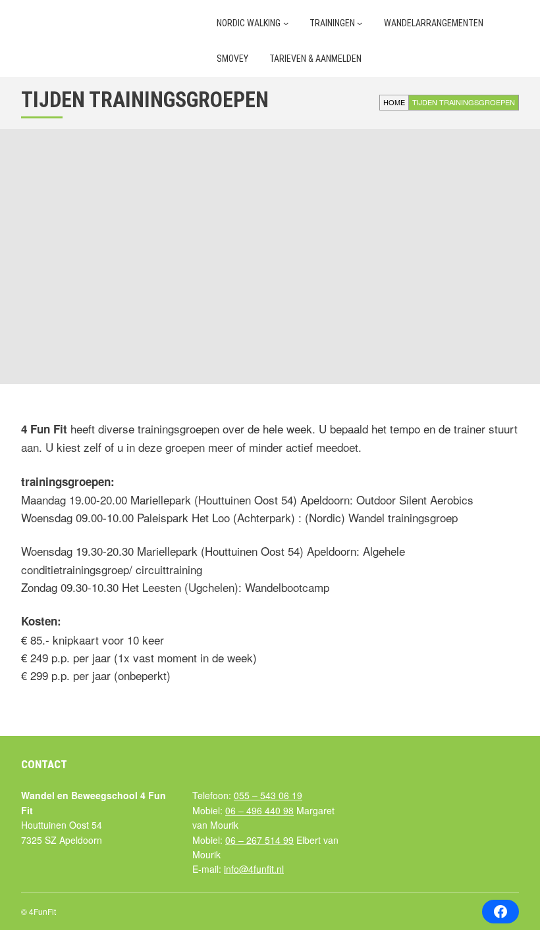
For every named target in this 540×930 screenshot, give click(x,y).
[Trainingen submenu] (359, 23)
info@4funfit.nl (254, 868)
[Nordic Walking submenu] (285, 23)
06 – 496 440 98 (259, 810)
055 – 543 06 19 (268, 795)
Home (394, 102)
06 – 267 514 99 (259, 839)
